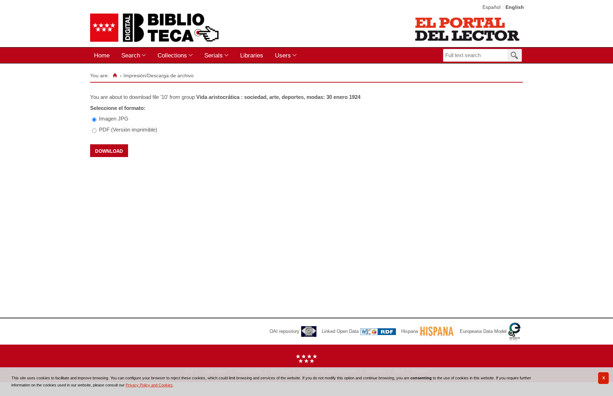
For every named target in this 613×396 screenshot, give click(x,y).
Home (102, 55)
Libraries (251, 55)
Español (491, 7)
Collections (172, 55)
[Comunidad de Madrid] (306, 361)
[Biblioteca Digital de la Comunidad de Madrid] (154, 27)
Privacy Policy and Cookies (149, 385)
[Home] (115, 75)
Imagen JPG (113, 119)
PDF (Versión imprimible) (128, 130)
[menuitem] (103, 55)
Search (130, 55)
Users (283, 55)
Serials (213, 55)
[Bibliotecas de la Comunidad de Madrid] (468, 29)
